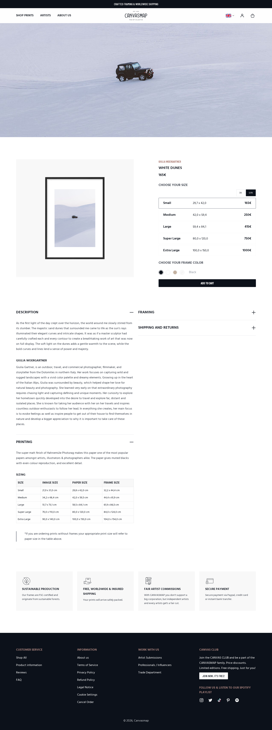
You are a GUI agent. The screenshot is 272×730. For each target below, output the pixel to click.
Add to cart (207, 283)
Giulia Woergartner (170, 161)
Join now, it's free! (213, 676)
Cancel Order (85, 702)
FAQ (18, 680)
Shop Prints (24, 15)
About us (64, 15)
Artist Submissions (150, 657)
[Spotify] (237, 700)
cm (251, 192)
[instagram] (201, 700)
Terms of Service (87, 665)
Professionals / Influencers (155, 665)
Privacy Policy (86, 672)
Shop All (21, 657)
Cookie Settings (87, 694)
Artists (45, 15)
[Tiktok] (219, 700)
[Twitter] (210, 700)
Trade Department (149, 672)
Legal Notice (85, 687)
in (240, 192)
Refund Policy (86, 680)
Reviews (21, 672)
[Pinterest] (228, 700)
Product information (29, 665)
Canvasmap (141, 720)
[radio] (207, 203)
